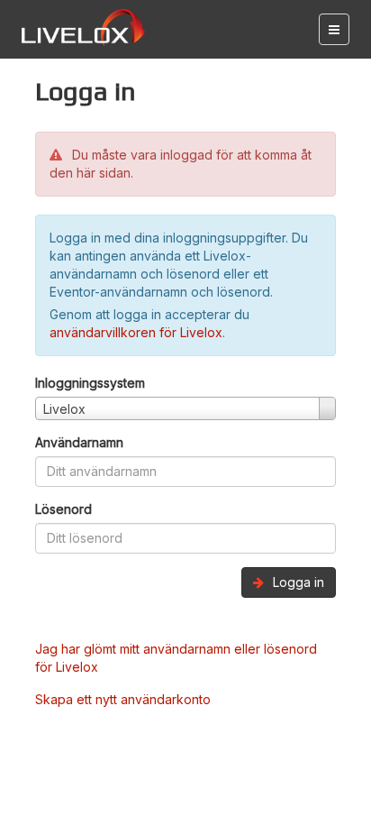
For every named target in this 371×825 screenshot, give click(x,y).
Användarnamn (79, 442)
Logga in (296, 582)
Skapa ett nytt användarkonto (123, 699)
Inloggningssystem (90, 382)
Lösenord (63, 509)
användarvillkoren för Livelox (136, 332)
